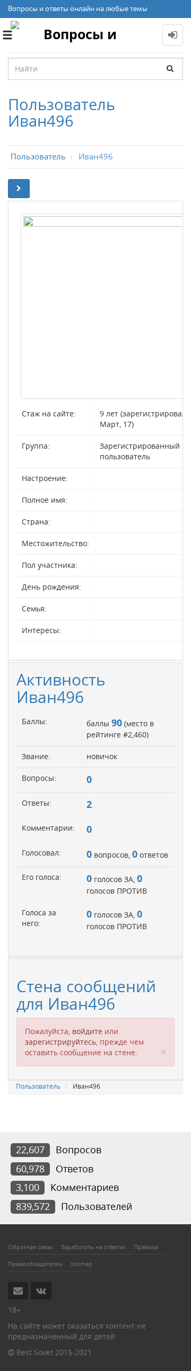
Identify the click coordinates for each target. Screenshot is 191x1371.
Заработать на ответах (93, 1247)
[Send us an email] (18, 1290)
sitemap (81, 1264)
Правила (146, 1247)
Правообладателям (35, 1264)
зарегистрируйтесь (60, 1042)
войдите (87, 1031)
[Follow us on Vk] (41, 1290)
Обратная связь (30, 1247)
